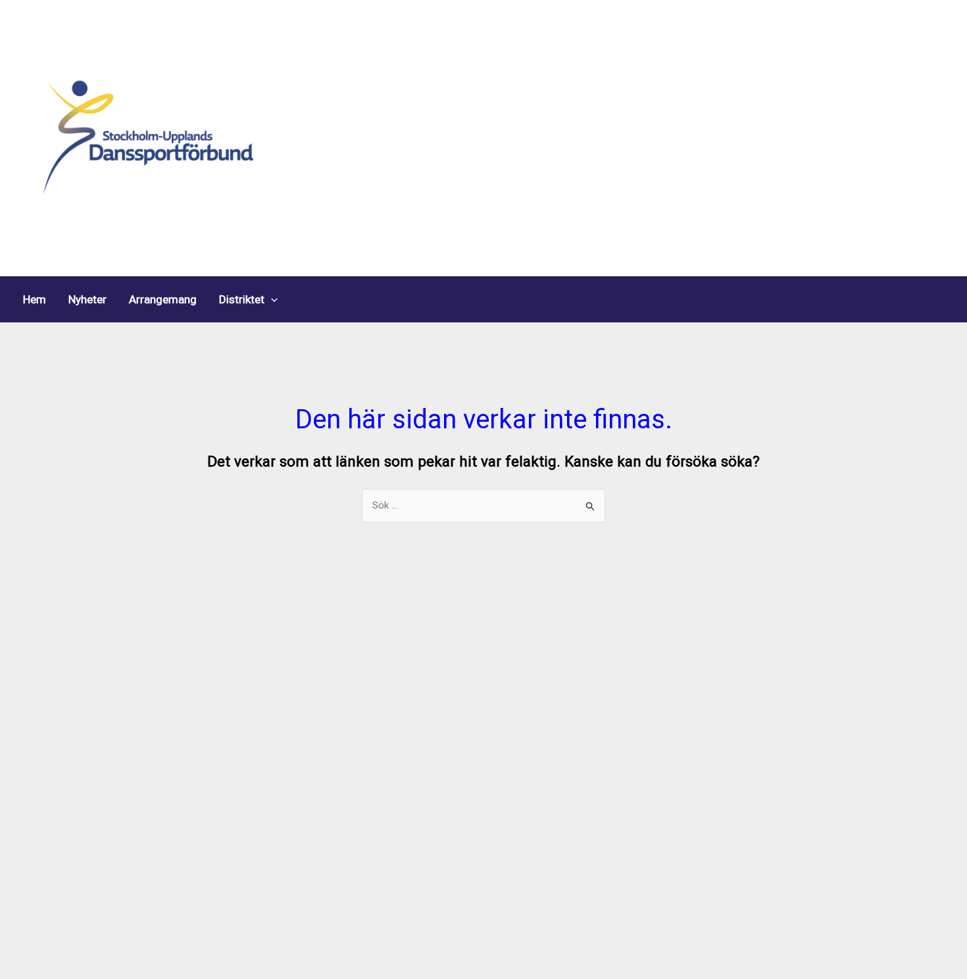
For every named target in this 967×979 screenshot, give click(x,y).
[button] (271, 299)
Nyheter (87, 299)
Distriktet (241, 299)
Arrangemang (163, 299)
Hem (34, 299)
